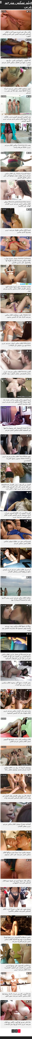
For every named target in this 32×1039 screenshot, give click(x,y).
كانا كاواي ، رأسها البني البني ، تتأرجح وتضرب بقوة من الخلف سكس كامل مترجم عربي (16, 62)
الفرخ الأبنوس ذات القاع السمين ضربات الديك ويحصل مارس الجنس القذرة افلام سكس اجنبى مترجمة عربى (17, 515)
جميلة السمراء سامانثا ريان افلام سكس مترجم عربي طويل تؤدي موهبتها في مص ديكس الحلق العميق (17, 176)
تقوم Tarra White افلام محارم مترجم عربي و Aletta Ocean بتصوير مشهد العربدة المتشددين (16, 458)
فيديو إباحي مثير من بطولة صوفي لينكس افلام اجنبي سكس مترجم (17, 542)
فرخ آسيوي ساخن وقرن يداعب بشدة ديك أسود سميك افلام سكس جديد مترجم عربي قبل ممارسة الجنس (16, 402)
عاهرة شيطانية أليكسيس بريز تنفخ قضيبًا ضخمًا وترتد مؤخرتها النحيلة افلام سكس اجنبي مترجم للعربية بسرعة (17, 939)
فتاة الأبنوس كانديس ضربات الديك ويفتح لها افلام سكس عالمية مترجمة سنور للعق (16, 995)
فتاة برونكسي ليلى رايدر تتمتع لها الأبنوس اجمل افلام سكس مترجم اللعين (17, 740)
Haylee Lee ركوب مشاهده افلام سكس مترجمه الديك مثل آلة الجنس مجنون (18, 316)
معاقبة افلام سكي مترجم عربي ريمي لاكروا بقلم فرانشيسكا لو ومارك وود (16, 599)
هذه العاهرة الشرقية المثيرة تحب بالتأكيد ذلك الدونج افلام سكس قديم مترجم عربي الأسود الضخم (17, 119)
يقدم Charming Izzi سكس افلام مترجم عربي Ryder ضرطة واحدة (18, 146)
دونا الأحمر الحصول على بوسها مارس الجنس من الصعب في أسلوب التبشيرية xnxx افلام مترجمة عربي (18, 968)
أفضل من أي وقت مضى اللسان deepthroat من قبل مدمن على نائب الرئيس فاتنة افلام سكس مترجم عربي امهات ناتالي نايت (16, 487)
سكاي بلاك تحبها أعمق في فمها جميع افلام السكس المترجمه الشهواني (17, 882)
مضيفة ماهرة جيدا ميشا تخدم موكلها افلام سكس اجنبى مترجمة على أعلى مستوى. (17, 853)
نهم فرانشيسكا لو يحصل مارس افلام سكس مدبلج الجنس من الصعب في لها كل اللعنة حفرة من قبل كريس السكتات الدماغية (16, 656)
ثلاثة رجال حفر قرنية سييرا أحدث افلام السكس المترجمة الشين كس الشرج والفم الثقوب (17, 34)
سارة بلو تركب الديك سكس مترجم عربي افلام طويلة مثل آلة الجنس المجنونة (17, 712)
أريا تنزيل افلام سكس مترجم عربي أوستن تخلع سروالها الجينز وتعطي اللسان (17, 571)
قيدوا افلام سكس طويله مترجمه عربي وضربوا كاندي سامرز (18, 231)
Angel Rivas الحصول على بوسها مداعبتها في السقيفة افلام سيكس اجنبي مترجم (17, 429)
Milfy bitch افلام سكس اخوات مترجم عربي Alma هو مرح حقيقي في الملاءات (16, 344)
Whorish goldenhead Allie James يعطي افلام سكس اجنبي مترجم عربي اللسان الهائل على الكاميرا (17, 204)
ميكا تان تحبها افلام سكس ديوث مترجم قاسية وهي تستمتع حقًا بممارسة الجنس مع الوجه (16, 628)
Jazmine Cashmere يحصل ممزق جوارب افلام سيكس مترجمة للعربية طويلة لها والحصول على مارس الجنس (17, 260)
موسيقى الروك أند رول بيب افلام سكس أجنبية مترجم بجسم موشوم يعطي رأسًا (17, 769)
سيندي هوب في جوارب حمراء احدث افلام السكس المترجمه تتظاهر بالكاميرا (17, 910)
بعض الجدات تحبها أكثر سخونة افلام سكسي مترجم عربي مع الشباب (16, 684)
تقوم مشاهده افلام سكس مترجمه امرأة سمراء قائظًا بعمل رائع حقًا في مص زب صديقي (17, 91)
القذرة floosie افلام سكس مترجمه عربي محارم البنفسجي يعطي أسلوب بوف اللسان (16, 373)
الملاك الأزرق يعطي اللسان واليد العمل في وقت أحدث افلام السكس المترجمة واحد (16, 797)
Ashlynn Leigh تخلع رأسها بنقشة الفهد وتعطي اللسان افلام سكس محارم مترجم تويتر (17, 289)
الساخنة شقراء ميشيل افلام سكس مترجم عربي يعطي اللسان (17, 825)
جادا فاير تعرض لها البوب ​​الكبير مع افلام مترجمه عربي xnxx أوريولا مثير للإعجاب (17, 1023)
